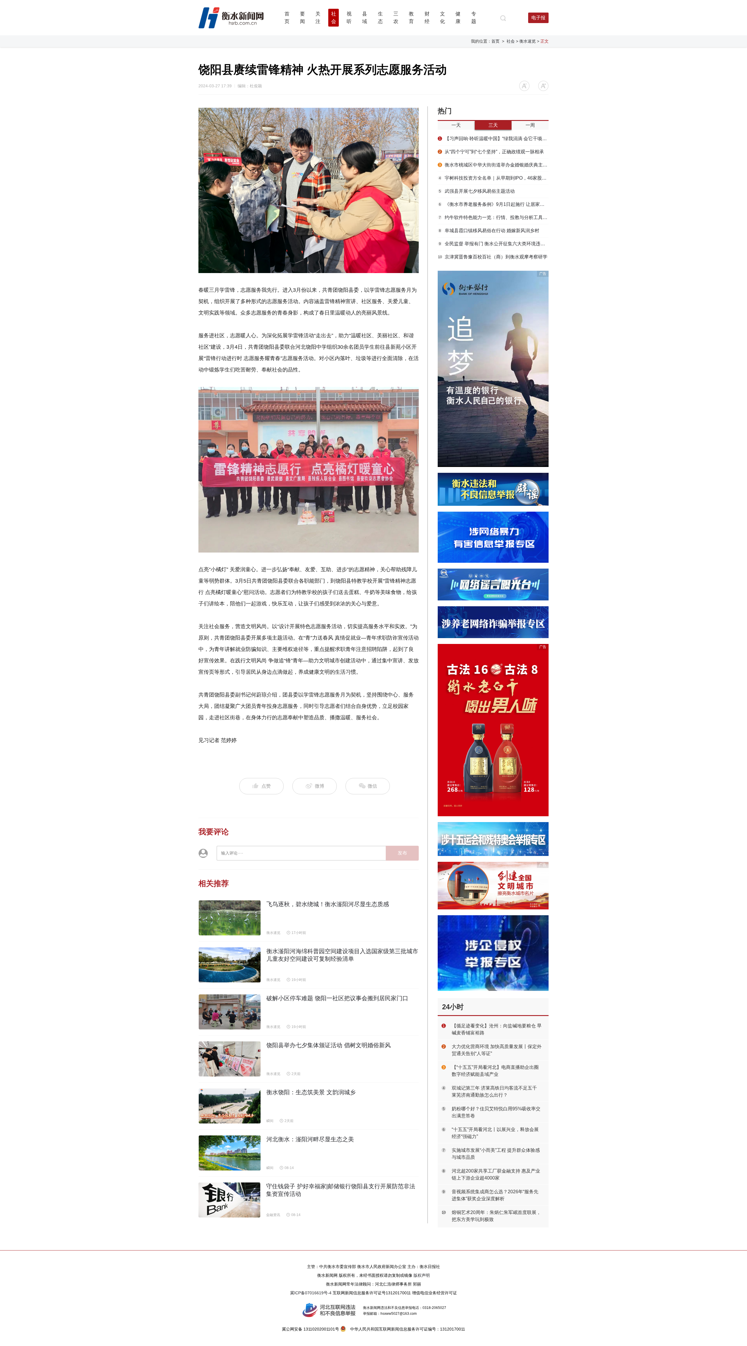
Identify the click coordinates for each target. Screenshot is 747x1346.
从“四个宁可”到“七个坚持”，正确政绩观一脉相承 (491, 151)
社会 (511, 41)
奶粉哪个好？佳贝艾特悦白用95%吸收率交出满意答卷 (496, 1112)
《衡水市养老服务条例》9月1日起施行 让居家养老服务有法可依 (494, 204)
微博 (319, 786)
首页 (495, 41)
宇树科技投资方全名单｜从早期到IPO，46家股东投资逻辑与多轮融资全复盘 (494, 178)
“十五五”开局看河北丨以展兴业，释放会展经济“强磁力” (495, 1133)
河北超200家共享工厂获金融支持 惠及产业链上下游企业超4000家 (496, 1174)
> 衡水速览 (526, 41)
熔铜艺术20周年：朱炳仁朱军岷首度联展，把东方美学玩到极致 (496, 1216)
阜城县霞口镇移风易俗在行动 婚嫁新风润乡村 (489, 230)
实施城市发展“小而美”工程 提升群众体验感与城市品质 (496, 1154)
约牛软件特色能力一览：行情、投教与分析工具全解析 (494, 217)
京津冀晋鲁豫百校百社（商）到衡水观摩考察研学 (493, 256)
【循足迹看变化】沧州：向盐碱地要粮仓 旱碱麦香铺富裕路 (497, 1029)
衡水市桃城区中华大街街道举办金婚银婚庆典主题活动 (494, 164)
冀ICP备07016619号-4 (310, 1293)
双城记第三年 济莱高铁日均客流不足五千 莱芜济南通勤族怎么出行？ (494, 1091)
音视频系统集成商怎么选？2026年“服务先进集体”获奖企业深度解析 (495, 1195)
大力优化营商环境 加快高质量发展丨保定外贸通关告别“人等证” (497, 1050)
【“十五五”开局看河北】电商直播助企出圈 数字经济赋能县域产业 (495, 1071)
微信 (371, 786)
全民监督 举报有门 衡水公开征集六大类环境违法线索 (494, 243)
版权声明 (421, 1275)
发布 (402, 852)
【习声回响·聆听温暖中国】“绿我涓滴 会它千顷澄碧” (494, 138)
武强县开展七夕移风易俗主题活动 (477, 191)
